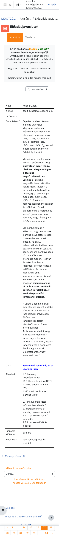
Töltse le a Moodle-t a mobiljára (22, 516)
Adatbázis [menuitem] (14, 37)
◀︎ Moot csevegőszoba (18, 468)
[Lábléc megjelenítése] (51, 518)
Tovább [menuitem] (29, 37)
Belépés (52, 4)
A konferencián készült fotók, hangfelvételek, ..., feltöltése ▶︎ (29, 481)
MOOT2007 (8, 18)
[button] (10, 4)
